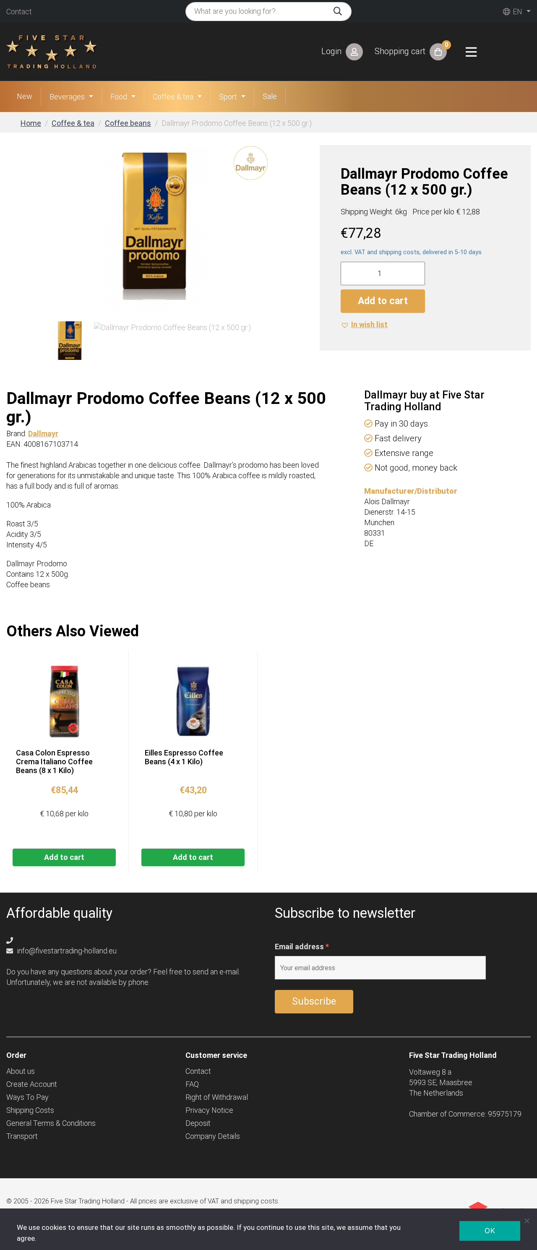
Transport (22, 1136)
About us (20, 1071)
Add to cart (383, 301)
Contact (19, 11)
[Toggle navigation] (471, 52)
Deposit (198, 1123)
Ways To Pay (27, 1097)
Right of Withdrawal (216, 1097)
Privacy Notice (209, 1110)
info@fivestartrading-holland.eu (66, 950)
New (24, 96)
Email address (302, 947)
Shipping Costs (30, 1110)
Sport (228, 96)
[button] (364, 324)
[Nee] (526, 1220)
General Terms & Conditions (51, 1123)
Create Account (31, 1084)
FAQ (192, 1084)
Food (118, 96)
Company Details (212, 1136)
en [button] (516, 11)
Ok (490, 1231)
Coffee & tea (173, 96)
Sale (270, 96)
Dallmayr (43, 433)
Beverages (67, 96)
